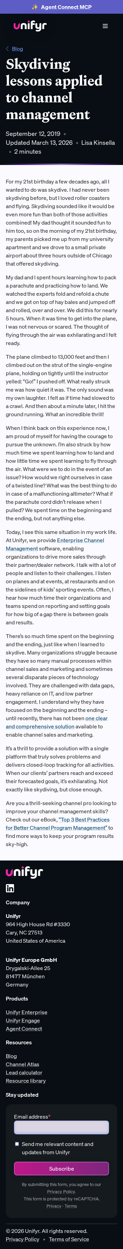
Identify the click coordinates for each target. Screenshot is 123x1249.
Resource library (26, 1080)
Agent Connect (24, 1028)
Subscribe (61, 1168)
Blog (17, 48)
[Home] (30, 26)
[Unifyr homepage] (24, 872)
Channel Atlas (22, 1064)
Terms (71, 1206)
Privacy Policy (61, 1192)
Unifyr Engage (23, 1020)
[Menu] (105, 26)
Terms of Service (69, 1239)
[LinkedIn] (10, 888)
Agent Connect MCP (66, 7)
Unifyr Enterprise (26, 1012)
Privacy (54, 1206)
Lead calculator (24, 1072)
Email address (32, 1116)
